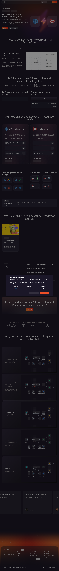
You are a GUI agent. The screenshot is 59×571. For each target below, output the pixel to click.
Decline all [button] (34, 292)
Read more (15, 283)
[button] (13, 292)
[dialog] (29, 285)
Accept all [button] (44, 292)
